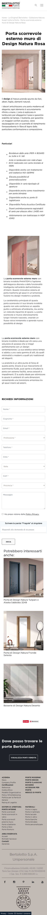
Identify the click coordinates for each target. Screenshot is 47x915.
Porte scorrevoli (8, 812)
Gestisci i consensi (23, 913)
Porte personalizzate (34, 824)
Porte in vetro (31, 817)
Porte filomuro (8, 829)
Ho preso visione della (21, 514)
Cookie (10, 913)
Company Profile (9, 782)
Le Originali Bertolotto (17, 17)
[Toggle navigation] (42, 5)
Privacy (3, 913)
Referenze (6, 787)
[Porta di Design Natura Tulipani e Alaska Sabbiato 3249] (23, 577)
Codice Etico (7, 790)
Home (4, 17)
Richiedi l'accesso (9, 839)
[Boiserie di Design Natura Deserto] (23, 683)
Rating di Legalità (9, 802)
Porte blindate (31, 822)
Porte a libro (7, 827)
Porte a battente (9, 824)
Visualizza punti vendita (23, 758)
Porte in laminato (32, 812)
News (4, 780)
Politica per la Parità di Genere (11, 799)
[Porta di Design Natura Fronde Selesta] (23, 630)
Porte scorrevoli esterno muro (8, 820)
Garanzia (5, 844)
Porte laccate (30, 814)
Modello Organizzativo (11, 792)
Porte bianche (31, 819)
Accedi (5, 836)
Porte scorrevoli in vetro (9, 815)
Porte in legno (31, 809)
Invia (8, 542)
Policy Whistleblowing (11, 795)
